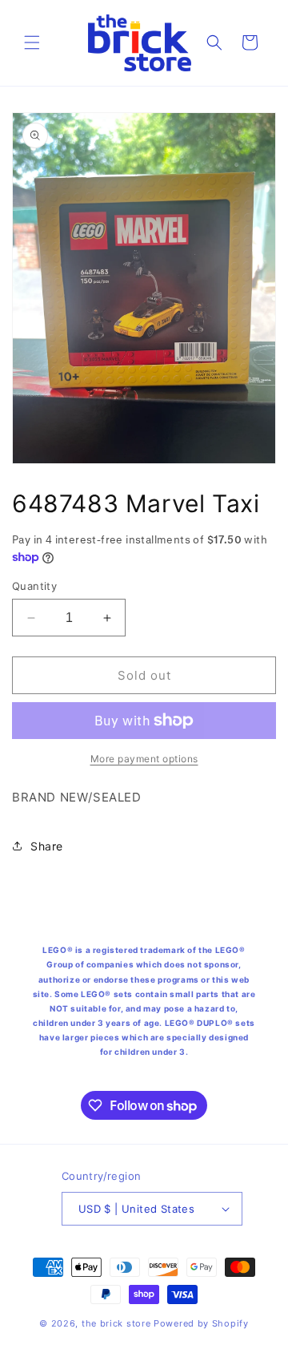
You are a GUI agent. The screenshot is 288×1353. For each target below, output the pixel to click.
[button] (32, 42)
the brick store (118, 1323)
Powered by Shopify (201, 1323)
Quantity (34, 586)
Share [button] (46, 846)
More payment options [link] (144, 759)
